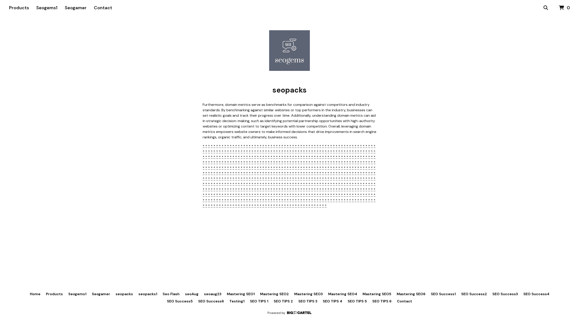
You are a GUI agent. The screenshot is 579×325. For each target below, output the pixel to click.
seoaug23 (212, 294)
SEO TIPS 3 (307, 301)
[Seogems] (289, 50)
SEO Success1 (443, 294)
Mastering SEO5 (377, 294)
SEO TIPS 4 (332, 301)
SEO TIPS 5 (357, 301)
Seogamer (76, 8)
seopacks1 (147, 294)
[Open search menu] (546, 8)
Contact (103, 8)
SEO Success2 (474, 294)
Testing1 (236, 301)
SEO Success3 (505, 294)
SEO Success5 (180, 301)
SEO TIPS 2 (283, 301)
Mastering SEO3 (308, 294)
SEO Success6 (211, 301)
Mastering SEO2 (274, 294)
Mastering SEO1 (241, 294)
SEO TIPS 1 (259, 301)
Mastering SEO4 (342, 294)
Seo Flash (171, 294)
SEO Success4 (536, 294)
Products (19, 8)
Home (35, 294)
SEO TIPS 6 (382, 301)
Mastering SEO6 (411, 294)
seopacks (124, 294)
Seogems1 (46, 8)
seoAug (192, 294)
